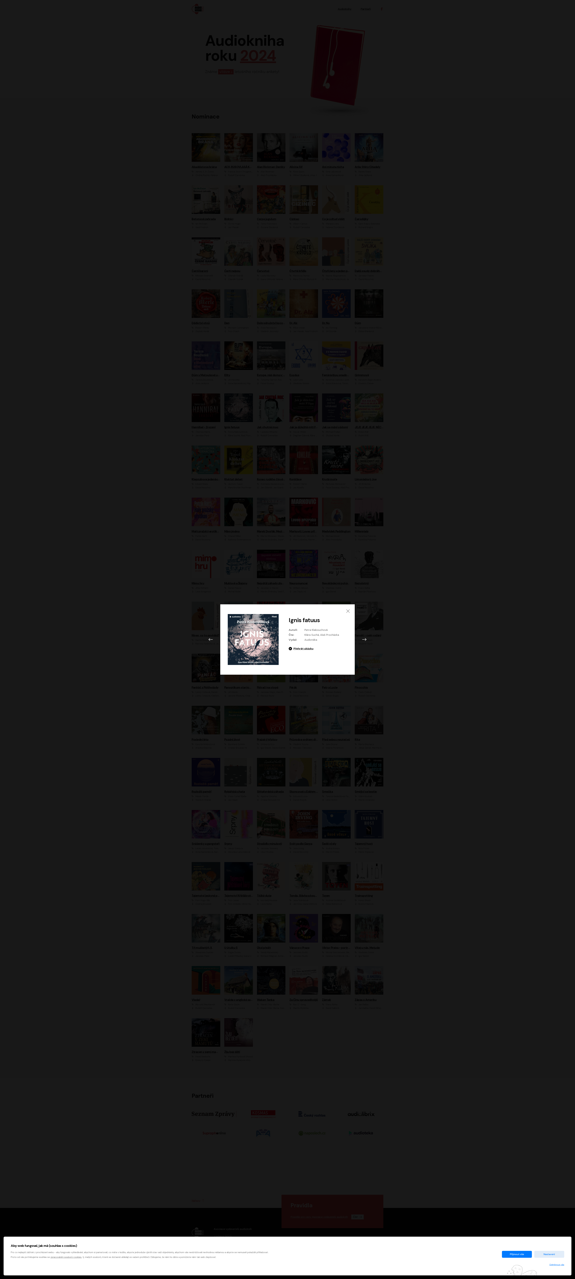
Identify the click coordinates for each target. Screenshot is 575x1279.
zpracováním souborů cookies (65, 1257)
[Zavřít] (348, 611)
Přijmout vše (517, 1254)
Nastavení (549, 1254)
